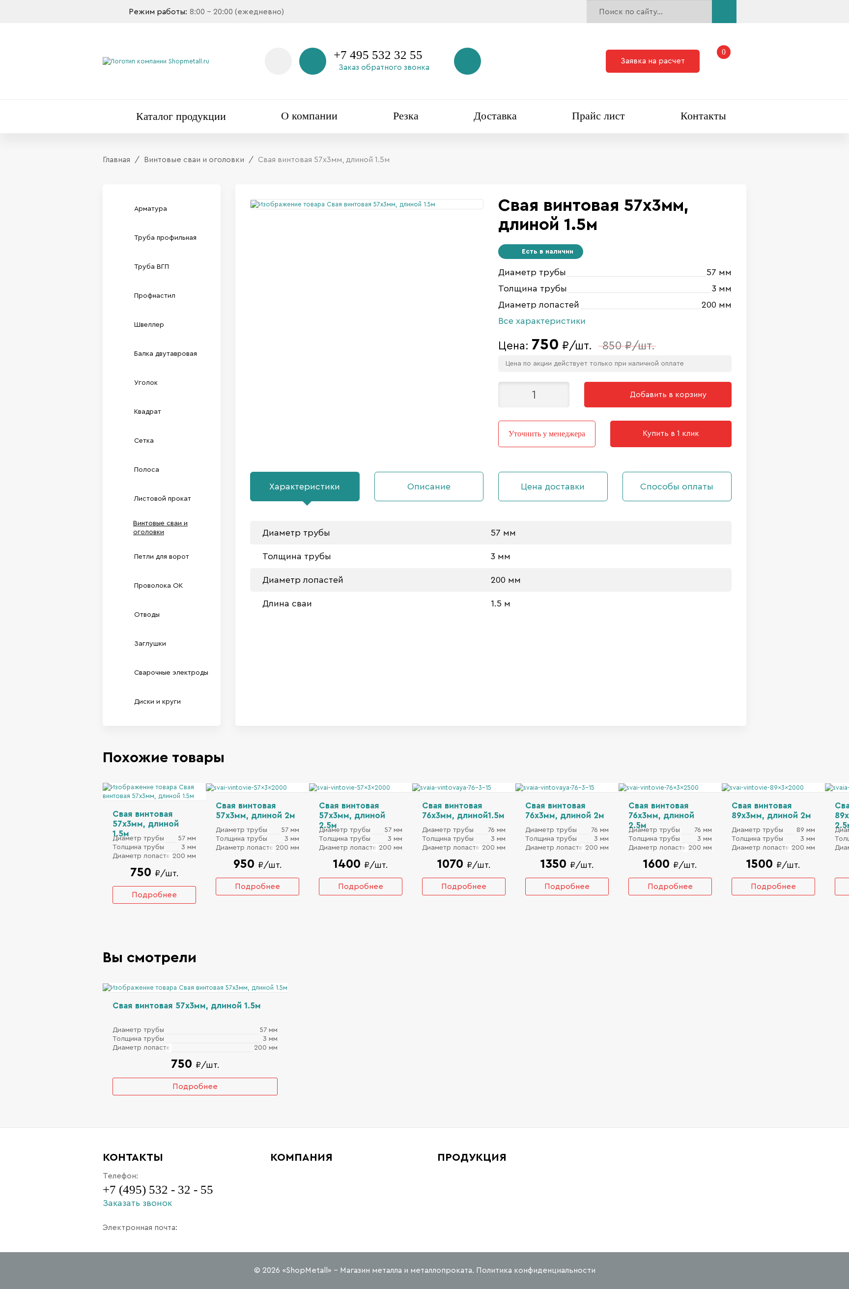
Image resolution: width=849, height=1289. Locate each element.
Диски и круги (157, 701)
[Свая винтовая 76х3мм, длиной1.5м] (451, 787)
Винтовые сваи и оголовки (160, 528)
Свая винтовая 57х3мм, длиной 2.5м (352, 816)
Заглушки (150, 643)
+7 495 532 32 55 (378, 54)
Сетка (144, 440)
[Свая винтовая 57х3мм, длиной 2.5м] (349, 787)
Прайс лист (598, 116)
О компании (309, 116)
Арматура (150, 208)
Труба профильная (165, 237)
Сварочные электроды (171, 672)
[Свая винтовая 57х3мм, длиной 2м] (246, 787)
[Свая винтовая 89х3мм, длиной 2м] (763, 787)
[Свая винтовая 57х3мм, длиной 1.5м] (154, 791)
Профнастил (154, 295)
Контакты (703, 116)
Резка (406, 116)
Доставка (495, 116)
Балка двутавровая (165, 353)
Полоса (146, 469)
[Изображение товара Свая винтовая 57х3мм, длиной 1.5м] (343, 204)
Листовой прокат (162, 498)
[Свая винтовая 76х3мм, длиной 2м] (554, 787)
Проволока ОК (158, 585)
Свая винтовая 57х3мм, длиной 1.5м (146, 824)
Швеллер (149, 324)
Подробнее (154, 895)
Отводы (147, 614)
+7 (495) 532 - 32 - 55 (158, 1189)
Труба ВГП (151, 266)
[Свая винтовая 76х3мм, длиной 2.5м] (659, 787)
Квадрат (147, 411)
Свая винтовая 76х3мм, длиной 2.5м (661, 816)
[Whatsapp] (278, 61)
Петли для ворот (161, 556)
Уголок (146, 382)
